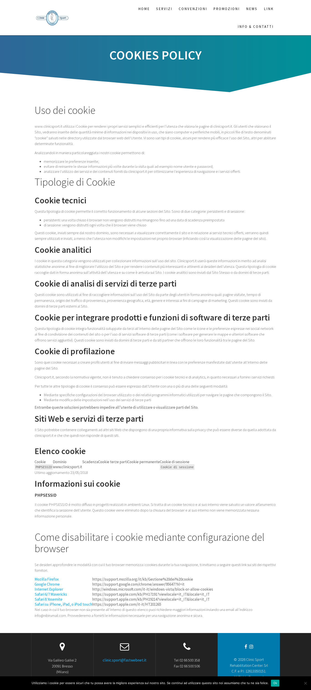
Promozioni (226, 9)
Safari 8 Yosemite (48, 599)
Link (269, 9)
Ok (275, 683)
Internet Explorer (49, 589)
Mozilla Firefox (47, 579)
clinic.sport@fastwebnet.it (124, 660)
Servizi (164, 9)
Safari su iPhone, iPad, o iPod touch (63, 604)
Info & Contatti (256, 26)
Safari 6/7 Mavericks (51, 594)
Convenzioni (193, 9)
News (251, 9)
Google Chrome (47, 584)
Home (144, 9)
